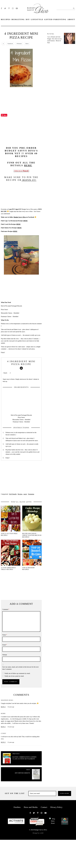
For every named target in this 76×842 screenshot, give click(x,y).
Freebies (17, 807)
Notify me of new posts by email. (14, 676)
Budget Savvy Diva (20, 217)
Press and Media (31, 807)
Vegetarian (31, 494)
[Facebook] (1, 8)
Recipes (20, 494)
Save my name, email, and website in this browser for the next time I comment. (20, 668)
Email (4, 645)
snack (25, 494)
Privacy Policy (56, 807)
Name (4, 635)
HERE (28, 165)
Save (5, 115)
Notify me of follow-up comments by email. (17, 673)
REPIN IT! (29, 180)
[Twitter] (5, 8)
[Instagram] (12, 8)
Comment (5, 609)
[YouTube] (16, 8)
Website (4, 655)
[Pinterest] (9, 8)
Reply (3, 707)
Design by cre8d (38, 833)
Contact (44, 807)
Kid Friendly (13, 494)
